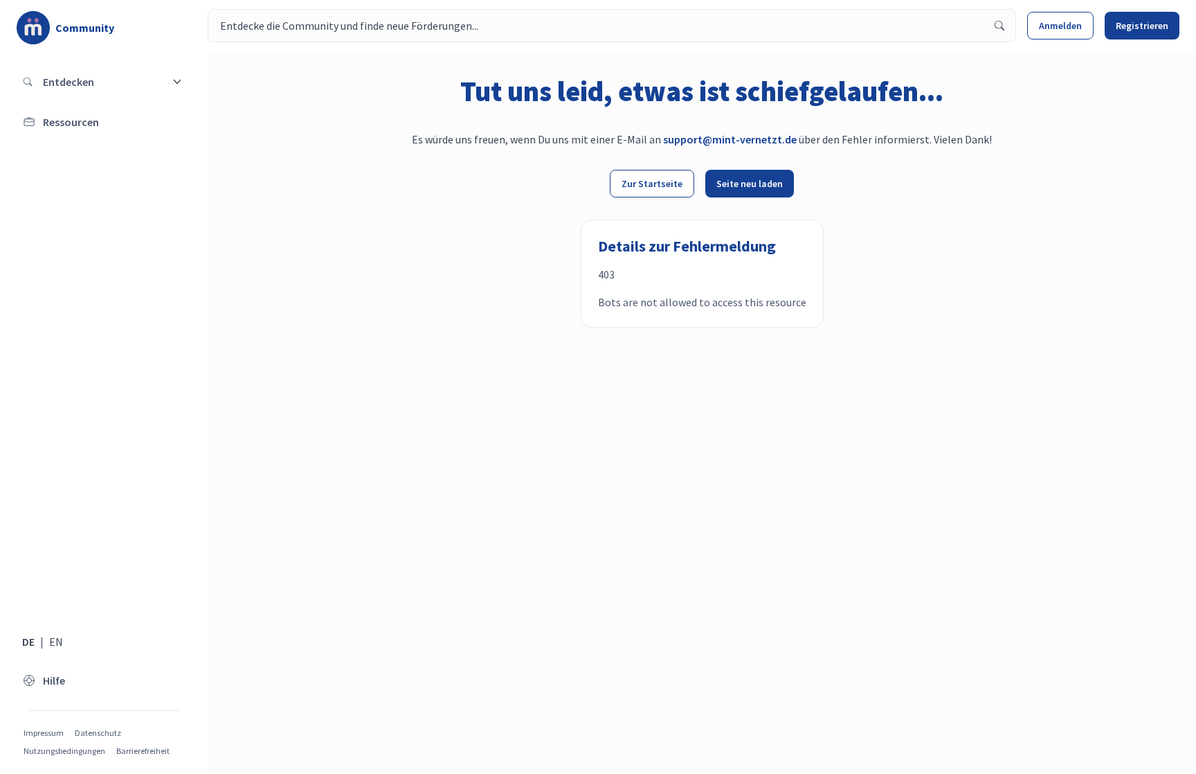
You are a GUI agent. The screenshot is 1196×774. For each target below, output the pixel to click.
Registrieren (1142, 25)
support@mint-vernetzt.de (730, 139)
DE (28, 642)
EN (56, 642)
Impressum (44, 733)
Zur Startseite (652, 183)
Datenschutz (98, 733)
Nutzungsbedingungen (64, 751)
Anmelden (1060, 25)
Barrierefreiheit (143, 751)
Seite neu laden (749, 183)
